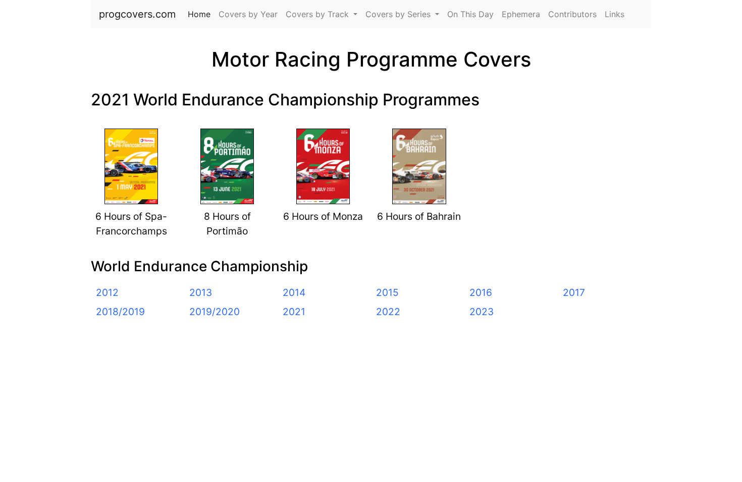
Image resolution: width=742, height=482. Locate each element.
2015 (387, 292)
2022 (388, 312)
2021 (294, 312)
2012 (107, 292)
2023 (481, 312)
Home (201, 14)
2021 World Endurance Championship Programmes (285, 99)
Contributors (572, 14)
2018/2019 (120, 312)
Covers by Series (399, 14)
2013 (200, 292)
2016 (480, 292)
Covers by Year (248, 14)
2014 (294, 292)
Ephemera (521, 14)
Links (614, 14)
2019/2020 (214, 312)
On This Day (470, 14)
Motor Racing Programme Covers (371, 59)
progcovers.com (137, 14)
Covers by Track (318, 14)
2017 (574, 292)
